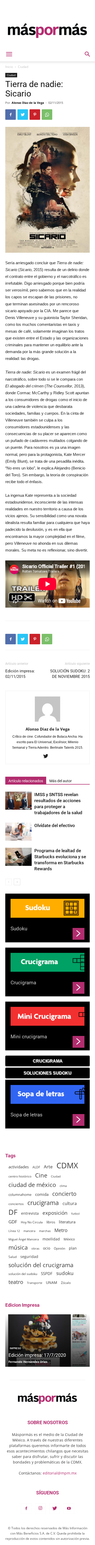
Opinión (59, 1248)
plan (73, 1248)
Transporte (34, 1283)
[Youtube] (69, 1508)
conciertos (16, 1204)
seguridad (29, 1256)
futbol (75, 1214)
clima (63, 1186)
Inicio (9, 66)
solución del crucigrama (40, 1265)
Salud (12, 1257)
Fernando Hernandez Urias (27, 1362)
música (18, 1247)
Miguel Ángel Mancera (23, 1239)
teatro (15, 1282)
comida (42, 1194)
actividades (18, 1166)
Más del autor (60, 781)
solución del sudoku (22, 1274)
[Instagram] (40, 1508)
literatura (67, 1221)
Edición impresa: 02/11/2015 (20, 674)
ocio (46, 1248)
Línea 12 (14, 1231)
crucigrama (43, 1203)
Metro (61, 1230)
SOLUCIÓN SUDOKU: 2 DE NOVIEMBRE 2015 (70, 674)
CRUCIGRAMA (48, 1061)
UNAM (51, 1282)
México (69, 1239)
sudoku (65, 1273)
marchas (45, 1231)
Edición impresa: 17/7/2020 (37, 1355)
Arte (48, 1166)
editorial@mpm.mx (60, 1473)
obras (35, 1248)
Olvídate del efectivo (54, 825)
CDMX (67, 1165)
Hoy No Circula (32, 1222)
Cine (41, 1175)
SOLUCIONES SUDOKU (47, 1073)
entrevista (30, 1213)
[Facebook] (26, 1508)
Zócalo (66, 1283)
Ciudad (23, 66)
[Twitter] (47, 756)
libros (50, 1222)
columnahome (19, 1194)
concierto (64, 1194)
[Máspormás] (47, 30)
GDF (12, 1221)
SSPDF (47, 1273)
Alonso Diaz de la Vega (28, 103)
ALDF (36, 1167)
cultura (70, 1203)
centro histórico (19, 1176)
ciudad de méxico (32, 1184)
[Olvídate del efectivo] (18, 832)
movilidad (51, 1238)
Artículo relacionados (25, 781)
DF (12, 1212)
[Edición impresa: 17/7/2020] (47, 1340)
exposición (55, 1213)
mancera (29, 1231)
